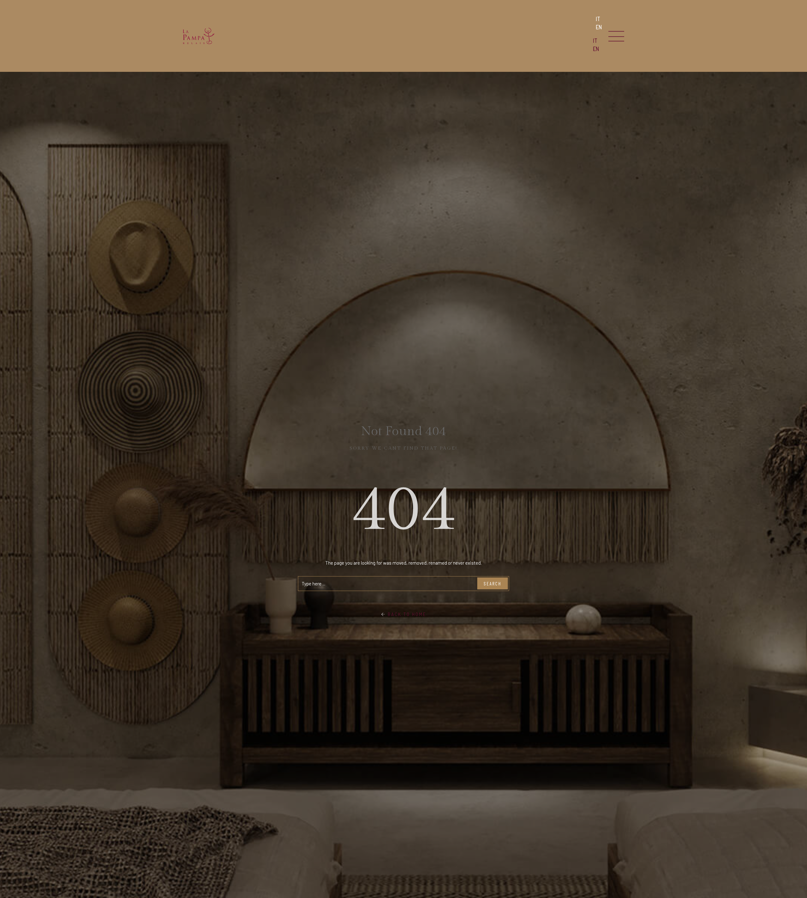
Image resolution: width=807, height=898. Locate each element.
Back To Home (406, 614)
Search (493, 583)
